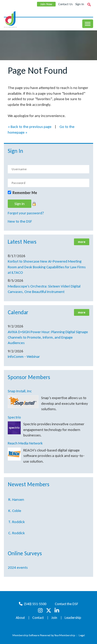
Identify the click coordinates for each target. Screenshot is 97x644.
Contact (38, 617)
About (20, 617)
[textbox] (89, 4)
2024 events (18, 567)
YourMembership (64, 635)
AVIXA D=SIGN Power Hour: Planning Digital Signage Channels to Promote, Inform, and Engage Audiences (48, 337)
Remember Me (24, 192)
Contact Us (65, 4)
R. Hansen (16, 498)
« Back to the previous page (29, 126)
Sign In (79, 4)
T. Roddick (16, 520)
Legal (82, 635)
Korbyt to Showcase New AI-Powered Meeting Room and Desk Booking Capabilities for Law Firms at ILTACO (47, 267)
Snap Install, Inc (20, 391)
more (81, 242)
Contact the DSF (66, 604)
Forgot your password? (26, 213)
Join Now (46, 4)
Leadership (73, 617)
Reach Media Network (25, 443)
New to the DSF (20, 221)
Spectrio (14, 417)
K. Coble (14, 509)
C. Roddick (16, 532)
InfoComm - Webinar (24, 356)
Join (54, 617)
